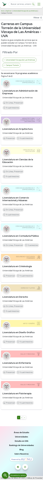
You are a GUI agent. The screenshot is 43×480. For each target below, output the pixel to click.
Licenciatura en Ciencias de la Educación (17, 161)
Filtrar (37, 17)
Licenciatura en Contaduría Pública (20, 235)
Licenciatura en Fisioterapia (16, 393)
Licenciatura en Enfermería (16, 362)
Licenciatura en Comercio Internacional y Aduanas (15, 199)
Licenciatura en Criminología (17, 266)
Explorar (8, 11)
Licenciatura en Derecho (15, 296)
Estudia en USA (21, 441)
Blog (21, 449)
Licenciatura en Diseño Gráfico (18, 332)
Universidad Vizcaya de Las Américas (25, 11)
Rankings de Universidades (21, 445)
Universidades (21, 436)
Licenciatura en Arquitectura (17, 128)
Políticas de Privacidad (34, 478)
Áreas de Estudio (21, 432)
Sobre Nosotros (21, 454)
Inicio (2, 11)
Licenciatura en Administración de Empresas (20, 92)
